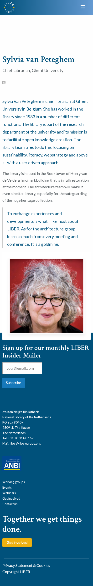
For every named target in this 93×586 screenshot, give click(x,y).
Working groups (13, 482)
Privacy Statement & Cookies (26, 565)
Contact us (9, 504)
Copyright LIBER (16, 571)
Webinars (9, 493)
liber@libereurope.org (25, 443)
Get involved (11, 498)
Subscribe (13, 383)
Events (7, 487)
